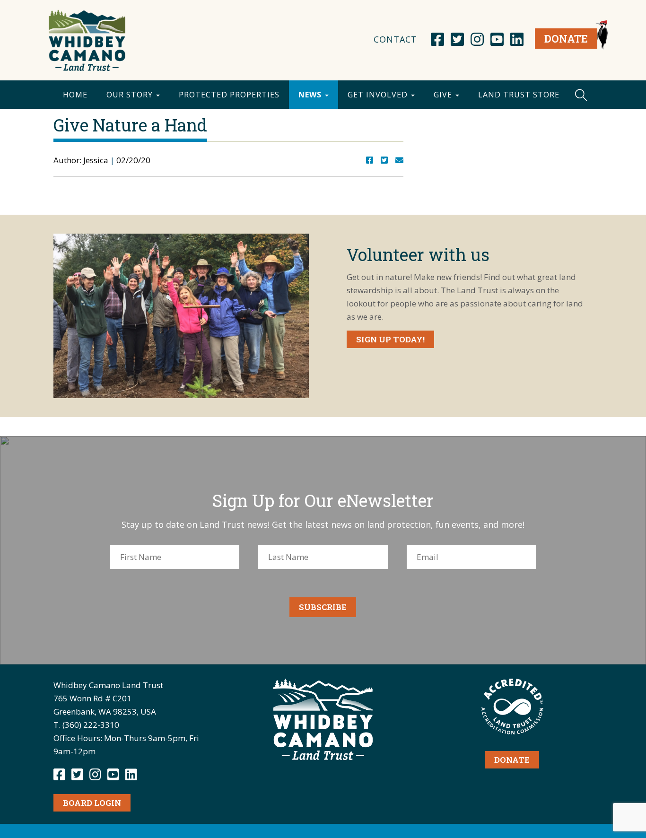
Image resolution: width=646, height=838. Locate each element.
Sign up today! (390, 339)
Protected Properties (229, 94)
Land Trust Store (518, 94)
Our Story (130, 94)
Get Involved (379, 94)
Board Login (92, 802)
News (311, 94)
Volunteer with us (418, 254)
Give (444, 94)
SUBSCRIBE (323, 607)
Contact (395, 39)
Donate (566, 38)
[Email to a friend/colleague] (399, 160)
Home (75, 94)
